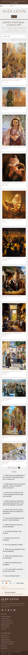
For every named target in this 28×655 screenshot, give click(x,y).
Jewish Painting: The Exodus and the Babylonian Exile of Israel (14, 80)
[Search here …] (6, 6)
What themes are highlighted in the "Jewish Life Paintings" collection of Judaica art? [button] (14, 477)
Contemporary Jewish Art (7, 622)
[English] (1, 5)
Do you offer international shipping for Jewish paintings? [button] (13, 519)
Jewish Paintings (5, 618)
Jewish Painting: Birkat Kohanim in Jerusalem (13, 462)
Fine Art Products (5, 627)
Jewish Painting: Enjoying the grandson (11, 334)
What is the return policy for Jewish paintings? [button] (13, 525)
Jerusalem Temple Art (6, 620)
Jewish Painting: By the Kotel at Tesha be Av (12, 259)
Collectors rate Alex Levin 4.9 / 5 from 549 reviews (13, 587)
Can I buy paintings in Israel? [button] (14, 544)
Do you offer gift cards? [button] (12, 576)
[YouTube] (14, 610)
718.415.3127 (4, 653)
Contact (9, 653)
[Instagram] (5, 610)
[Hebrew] (3, 5)
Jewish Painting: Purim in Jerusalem (13, 436)
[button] (14, 16)
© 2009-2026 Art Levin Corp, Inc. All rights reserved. (11, 651)
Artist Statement (5, 637)
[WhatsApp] (11, 610)
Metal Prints (4, 646)
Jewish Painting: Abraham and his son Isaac (13, 183)
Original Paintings (5, 624)
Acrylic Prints (4, 648)
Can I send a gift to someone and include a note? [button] (13, 570)
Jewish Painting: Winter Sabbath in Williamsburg (13, 398)
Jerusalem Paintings (6, 616)
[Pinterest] (8, 610)
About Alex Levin (5, 635)
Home (3, 28)
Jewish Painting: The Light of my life (12, 220)
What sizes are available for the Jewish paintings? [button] (14, 550)
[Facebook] (2, 610)
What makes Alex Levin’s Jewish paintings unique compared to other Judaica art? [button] (14, 486)
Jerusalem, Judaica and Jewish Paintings (17, 28)
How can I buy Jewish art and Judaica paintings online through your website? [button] (13, 494)
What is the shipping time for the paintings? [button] (13, 557)
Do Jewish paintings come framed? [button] (12, 532)
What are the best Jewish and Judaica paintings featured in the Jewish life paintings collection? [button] (13, 503)
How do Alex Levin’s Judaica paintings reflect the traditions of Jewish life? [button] (13, 511)
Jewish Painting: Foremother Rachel (14, 146)
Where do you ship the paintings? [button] (11, 539)
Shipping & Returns (5, 639)
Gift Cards (3, 629)
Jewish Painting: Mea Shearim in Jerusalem (12, 372)
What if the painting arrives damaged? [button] (12, 563)
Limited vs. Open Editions (7, 644)
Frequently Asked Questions (7, 641)
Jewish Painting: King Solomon (12, 107)
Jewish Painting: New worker (11, 296)
